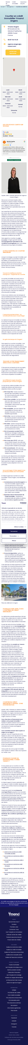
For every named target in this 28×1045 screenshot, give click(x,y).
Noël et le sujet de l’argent (14, 983)
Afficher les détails (19, 526)
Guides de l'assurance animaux (14, 957)
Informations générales (14, 1008)
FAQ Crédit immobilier (14, 995)
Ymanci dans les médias (14, 940)
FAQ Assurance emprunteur (14, 998)
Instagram (14, 1024)
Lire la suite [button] (5, 153)
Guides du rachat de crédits (14, 947)
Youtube (14, 1027)
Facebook (14, 1018)
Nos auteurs (14, 1005)
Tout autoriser (14, 531)
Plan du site (14, 1010)
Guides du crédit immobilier (14, 949)
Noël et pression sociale (14, 970)
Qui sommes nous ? (14, 922)
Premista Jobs (14, 927)
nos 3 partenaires (10, 510)
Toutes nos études (14, 965)
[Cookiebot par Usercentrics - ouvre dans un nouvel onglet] (20, 503)
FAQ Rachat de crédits (14, 992)
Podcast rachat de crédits (14, 934)
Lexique (14, 990)
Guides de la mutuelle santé (14, 955)
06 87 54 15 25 (13, 40)
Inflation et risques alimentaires (14, 977)
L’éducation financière (14, 972)
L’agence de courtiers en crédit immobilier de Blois (13, 852)
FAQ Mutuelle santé (14, 1000)
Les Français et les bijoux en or (14, 967)
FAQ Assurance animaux (14, 1003)
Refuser (14, 540)
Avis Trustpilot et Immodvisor (14, 932)
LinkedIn (14, 1021)
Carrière (14, 924)
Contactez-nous (14, 929)
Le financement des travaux (14, 980)
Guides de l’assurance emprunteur (14, 952)
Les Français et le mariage (14, 975)
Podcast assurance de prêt (14, 937)
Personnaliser (13, 536)
